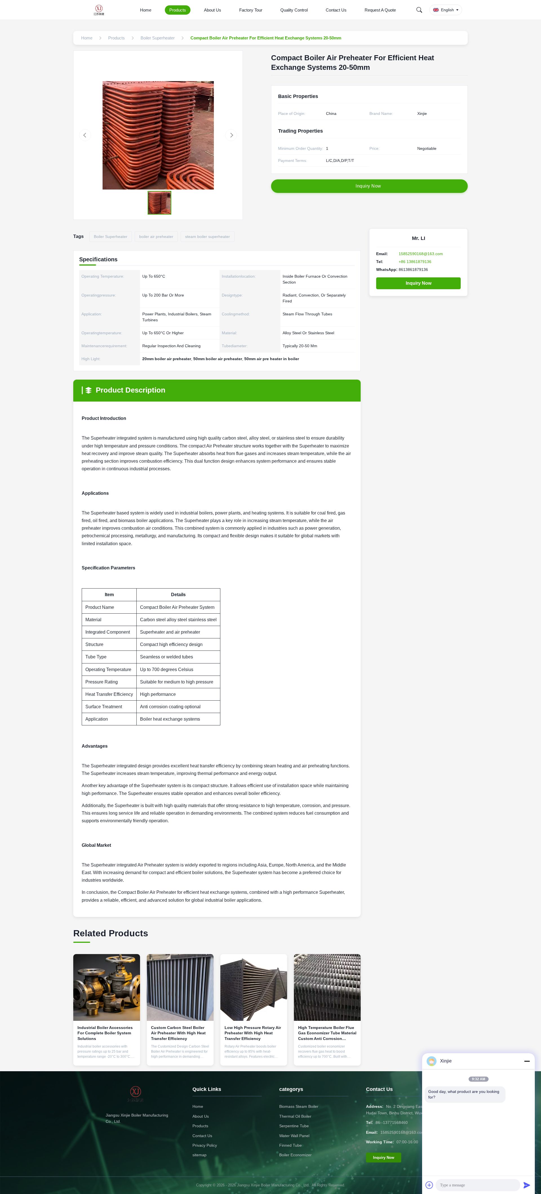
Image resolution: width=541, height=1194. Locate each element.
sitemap (199, 1155)
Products (177, 10)
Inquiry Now (418, 283)
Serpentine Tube (294, 1126)
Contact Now (106, 1057)
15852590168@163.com (421, 253)
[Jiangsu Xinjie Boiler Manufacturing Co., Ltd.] (101, 9)
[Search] (419, 9)
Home (145, 10)
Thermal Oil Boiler (295, 1116)
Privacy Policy (204, 1145)
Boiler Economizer (295, 1155)
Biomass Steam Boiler (298, 1106)
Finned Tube (290, 1145)
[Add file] (429, 1185)
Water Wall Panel (294, 1135)
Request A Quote (380, 10)
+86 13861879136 (415, 261)
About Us (212, 10)
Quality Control (294, 10)
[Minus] (527, 1061)
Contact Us (336, 10)
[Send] (526, 1185)
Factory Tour (250, 10)
